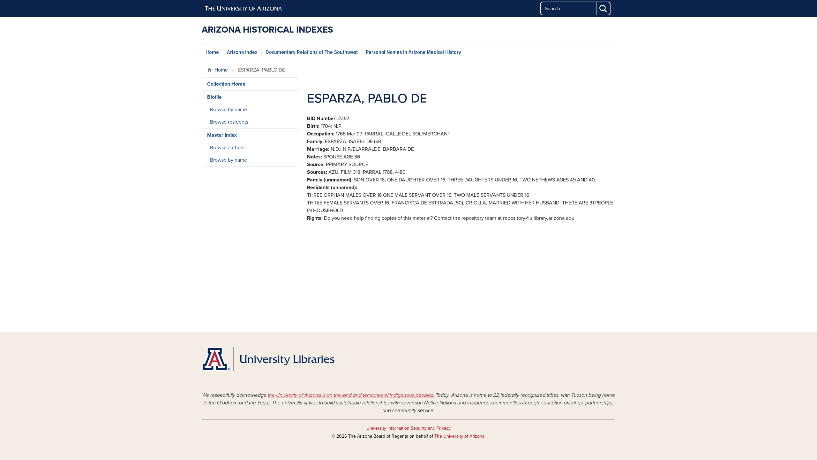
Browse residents (229, 122)
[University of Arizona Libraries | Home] (268, 359)
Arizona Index (242, 52)
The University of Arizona (459, 436)
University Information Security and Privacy (408, 428)
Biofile (214, 97)
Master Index (222, 135)
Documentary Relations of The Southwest (312, 52)
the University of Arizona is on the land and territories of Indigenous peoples (350, 395)
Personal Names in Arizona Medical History (413, 52)
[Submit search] (603, 8)
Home (212, 52)
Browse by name (228, 109)
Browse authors (227, 147)
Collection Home (226, 84)
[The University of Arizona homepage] (244, 9)
